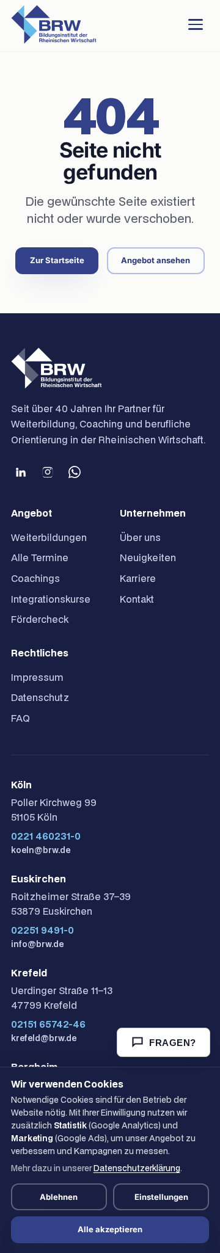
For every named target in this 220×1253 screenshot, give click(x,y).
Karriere (138, 578)
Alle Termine (39, 557)
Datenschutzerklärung (137, 1168)
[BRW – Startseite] (54, 24)
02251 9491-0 (42, 930)
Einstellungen (161, 1197)
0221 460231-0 (46, 836)
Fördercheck (39, 619)
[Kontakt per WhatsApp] (74, 472)
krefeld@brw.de (43, 1038)
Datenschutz (40, 697)
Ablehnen (59, 1197)
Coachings (35, 578)
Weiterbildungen (49, 537)
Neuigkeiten (148, 557)
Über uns (140, 537)
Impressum (37, 677)
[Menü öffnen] (195, 24)
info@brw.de (37, 944)
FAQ (20, 718)
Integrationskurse (50, 599)
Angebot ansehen (155, 260)
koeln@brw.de (40, 849)
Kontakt (137, 599)
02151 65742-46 (48, 1024)
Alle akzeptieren (110, 1229)
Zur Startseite (57, 260)
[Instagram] (47, 472)
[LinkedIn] (21, 472)
